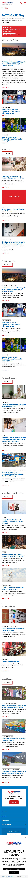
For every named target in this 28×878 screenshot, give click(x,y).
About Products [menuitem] (14, 29)
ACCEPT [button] (19, 869)
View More (7, 153)
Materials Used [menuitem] (7, 34)
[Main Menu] (25, 3)
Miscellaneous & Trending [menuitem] (9, 33)
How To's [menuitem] (5, 29)
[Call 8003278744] (21, 3)
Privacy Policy (4, 876)
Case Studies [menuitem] (16, 34)
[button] (25, 837)
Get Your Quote (14, 835)
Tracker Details (10, 876)
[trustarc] (23, 876)
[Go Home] (2, 7)
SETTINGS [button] (8, 869)
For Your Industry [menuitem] (7, 31)
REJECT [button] (14, 872)
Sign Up (14, 802)
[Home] (7, 3)
